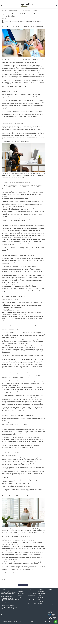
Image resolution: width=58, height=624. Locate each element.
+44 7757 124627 (7, 614)
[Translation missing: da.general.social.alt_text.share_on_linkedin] (47, 621)
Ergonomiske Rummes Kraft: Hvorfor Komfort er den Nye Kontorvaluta (22, 10)
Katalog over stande (21, 601)
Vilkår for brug (41, 595)
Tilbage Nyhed (24, 584)
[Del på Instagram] (45, 621)
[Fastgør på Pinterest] (49, 621)
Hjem (3, 10)
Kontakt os (20, 597)
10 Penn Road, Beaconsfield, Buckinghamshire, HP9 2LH (9, 599)
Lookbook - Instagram (32, 595)
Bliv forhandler (20, 591)
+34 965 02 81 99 (9, 609)
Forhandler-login (21, 593)
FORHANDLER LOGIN (52, 1)
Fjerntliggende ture (31, 607)
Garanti (29, 597)
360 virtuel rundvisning (32, 603)
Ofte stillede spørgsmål (32, 593)
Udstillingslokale (31, 599)
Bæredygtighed (41, 597)
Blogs (6, 10)
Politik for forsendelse (42, 593)
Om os (29, 591)
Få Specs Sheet (21, 599)
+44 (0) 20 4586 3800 (10, 605)
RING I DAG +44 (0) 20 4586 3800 (8, 1)
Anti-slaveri (40, 603)
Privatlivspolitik (41, 591)
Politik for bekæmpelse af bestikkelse (42, 600)
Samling (29, 601)
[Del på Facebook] (52, 621)
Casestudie (20, 595)
